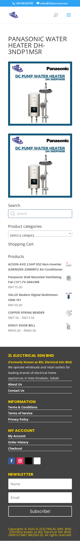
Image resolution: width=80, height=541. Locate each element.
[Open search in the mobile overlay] (40, 213)
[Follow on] (37, 460)
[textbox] (40, 235)
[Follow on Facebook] (11, 460)
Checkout (15, 448)
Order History (18, 442)
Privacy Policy (18, 419)
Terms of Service (20, 413)
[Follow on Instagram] (20, 460)
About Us (15, 384)
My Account (17, 436)
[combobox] (40, 234)
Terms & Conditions (22, 407)
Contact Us (16, 390)
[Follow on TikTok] (28, 460)
